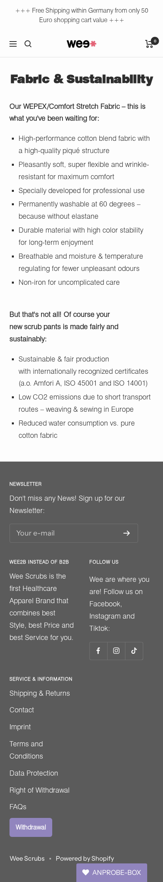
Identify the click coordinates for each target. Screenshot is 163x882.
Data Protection (33, 773)
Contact (21, 710)
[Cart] (149, 44)
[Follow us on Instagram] (116, 651)
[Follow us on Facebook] (98, 651)
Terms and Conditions (26, 750)
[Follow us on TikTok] (134, 651)
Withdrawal (31, 827)
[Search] (28, 43)
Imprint (20, 727)
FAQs (18, 807)
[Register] (126, 533)
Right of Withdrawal (39, 790)
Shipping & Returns (39, 693)
